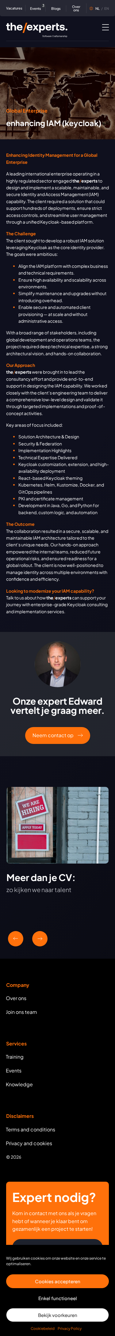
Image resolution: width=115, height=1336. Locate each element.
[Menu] (105, 27)
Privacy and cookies (29, 1143)
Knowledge (19, 1084)
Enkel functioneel (57, 1298)
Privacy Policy (70, 1328)
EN (102, 8)
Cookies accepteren (57, 1281)
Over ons (76, 8)
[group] (57, 848)
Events (36, 7)
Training (15, 1056)
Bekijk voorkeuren (57, 1315)
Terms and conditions (30, 1129)
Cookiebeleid (43, 1328)
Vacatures (14, 8)
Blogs (56, 8)
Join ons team (21, 1012)
